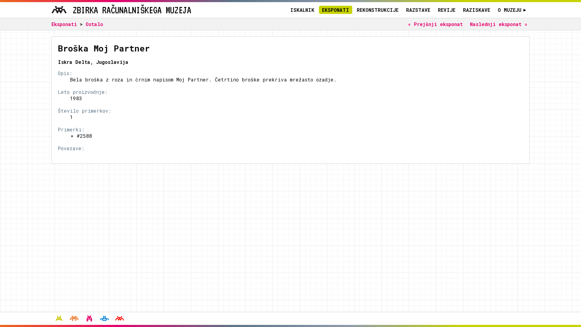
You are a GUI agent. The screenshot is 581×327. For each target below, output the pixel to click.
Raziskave (476, 10)
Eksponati (335, 10)
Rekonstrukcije (378, 10)
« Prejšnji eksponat (435, 24)
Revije (446, 10)
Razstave (418, 10)
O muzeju (512, 9)
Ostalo (94, 24)
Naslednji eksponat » (498, 24)
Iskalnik (302, 10)
